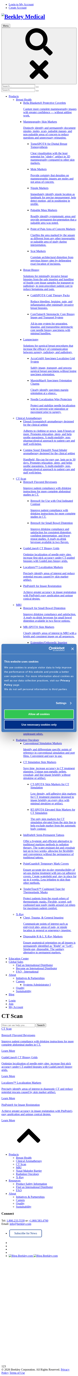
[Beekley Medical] (23, 16)
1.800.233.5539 (16, 1220)
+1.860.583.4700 (38, 1220)
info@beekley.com (20, 1223)
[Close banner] (72, 649)
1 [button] (2, 1366)
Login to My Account (21, 4)
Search (41, 1025)
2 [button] (3, 1366)
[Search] (39, 56)
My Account (16, 1007)
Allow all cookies (39, 714)
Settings (61, 703)
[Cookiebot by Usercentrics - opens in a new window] (49, 649)
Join (11, 1003)
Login (12, 1000)
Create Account (17, 7)
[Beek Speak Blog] (43, 1255)
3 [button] (5, 1366)
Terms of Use (17, 1372)
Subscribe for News (25, 1233)
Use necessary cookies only (39, 724)
